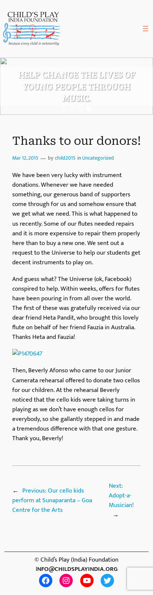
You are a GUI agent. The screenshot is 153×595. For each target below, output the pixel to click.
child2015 (65, 158)
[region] (76, 86)
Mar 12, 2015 (25, 158)
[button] (64, 108)
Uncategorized (98, 158)
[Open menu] (145, 28)
